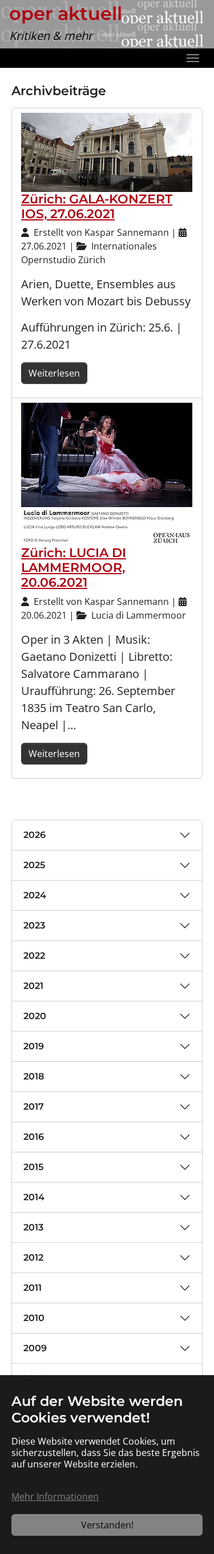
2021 (33, 985)
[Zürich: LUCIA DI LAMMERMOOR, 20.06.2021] (106, 473)
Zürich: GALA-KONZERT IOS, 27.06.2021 (96, 206)
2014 (34, 1197)
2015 (33, 1167)
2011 (32, 1287)
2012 (33, 1257)
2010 (34, 1317)
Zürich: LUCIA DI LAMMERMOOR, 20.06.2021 (73, 567)
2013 (33, 1227)
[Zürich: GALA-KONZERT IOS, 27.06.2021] (106, 151)
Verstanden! (107, 1525)
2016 (33, 1136)
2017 (33, 1106)
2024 (34, 895)
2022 (34, 955)
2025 (34, 865)
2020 (34, 1016)
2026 (34, 834)
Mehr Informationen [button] (55, 1496)
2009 (35, 1348)
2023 (34, 925)
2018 (33, 1076)
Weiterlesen (54, 373)
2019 (33, 1046)
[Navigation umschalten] (193, 58)
